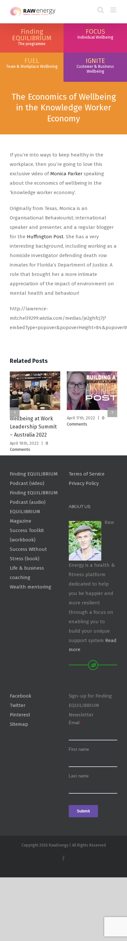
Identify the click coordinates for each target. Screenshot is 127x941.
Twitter (17, 705)
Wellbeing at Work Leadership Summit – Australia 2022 (33, 426)
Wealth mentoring (30, 587)
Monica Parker (67, 174)
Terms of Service (87, 474)
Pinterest (20, 715)
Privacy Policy (84, 483)
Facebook (20, 696)
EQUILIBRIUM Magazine (25, 516)
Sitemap (19, 724)
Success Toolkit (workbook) (27, 535)
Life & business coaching (27, 572)
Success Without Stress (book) (28, 554)
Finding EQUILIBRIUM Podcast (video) (34, 478)
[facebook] (63, 858)
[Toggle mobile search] (100, 9)
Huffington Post (45, 237)
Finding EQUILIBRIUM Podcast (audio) (34, 497)
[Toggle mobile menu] (113, 9)
